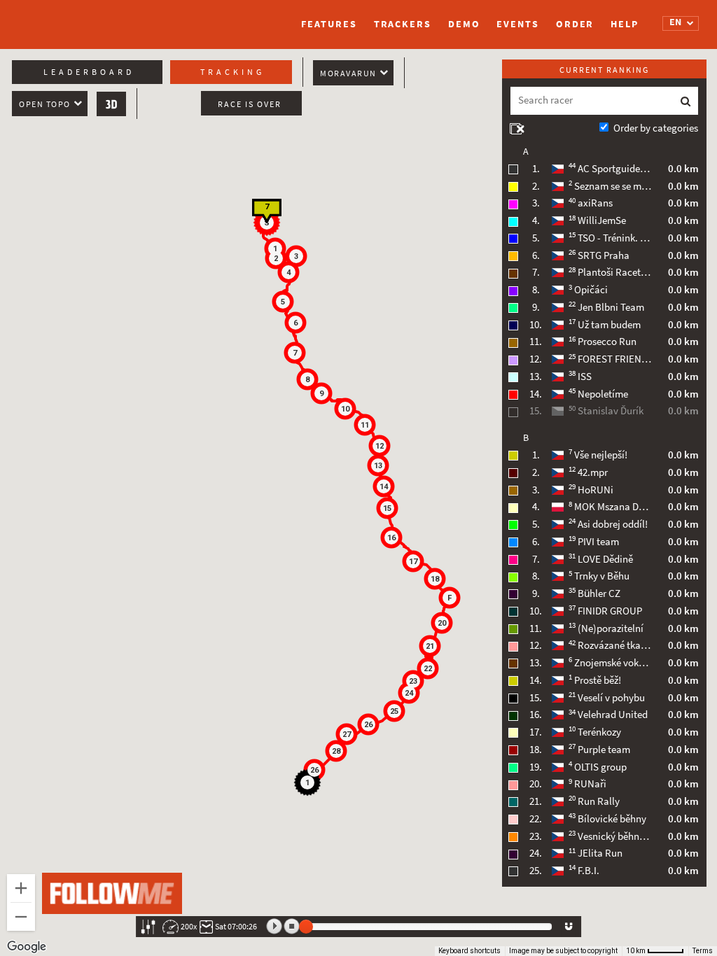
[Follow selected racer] (569, 926)
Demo (464, 24)
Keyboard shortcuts (469, 951)
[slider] (306, 927)
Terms (702, 951)
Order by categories (655, 128)
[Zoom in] (21, 888)
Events (517, 24)
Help (625, 24)
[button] (288, 272)
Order (575, 24)
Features (328, 24)
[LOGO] (81, 17)
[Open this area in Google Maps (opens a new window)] (27, 947)
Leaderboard (88, 72)
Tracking (232, 72)
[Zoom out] (21, 917)
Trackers (402, 24)
